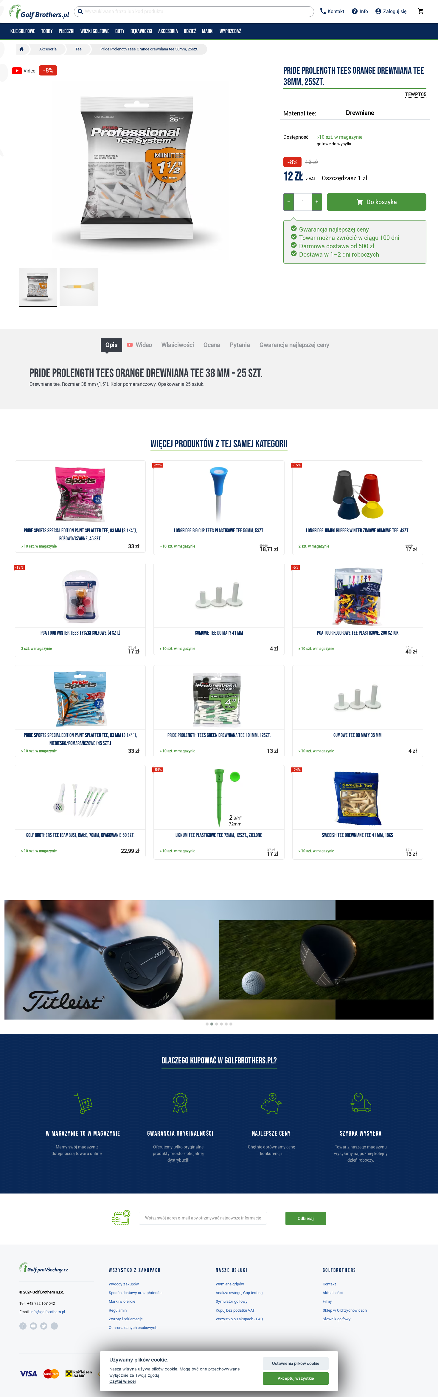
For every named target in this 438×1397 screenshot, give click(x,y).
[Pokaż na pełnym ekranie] (19, 87)
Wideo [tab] (143, 345)
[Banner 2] (211, 1024)
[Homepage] (39, 11)
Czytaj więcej (122, 1381)
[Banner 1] (207, 1024)
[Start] (23, 49)
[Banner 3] (216, 1024)
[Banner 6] (230, 1024)
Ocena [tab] (212, 345)
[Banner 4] (221, 1024)
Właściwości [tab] (177, 345)
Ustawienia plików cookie (295, 1363)
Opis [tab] (111, 345)
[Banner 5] (226, 1024)
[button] (18, 170)
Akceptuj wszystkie (296, 1378)
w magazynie (339, 137)
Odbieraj (305, 1218)
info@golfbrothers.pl (47, 1312)
